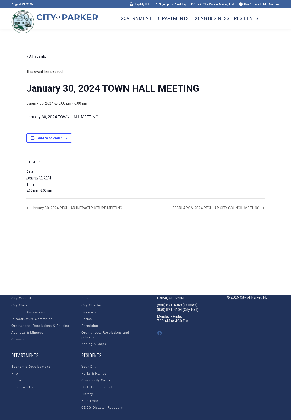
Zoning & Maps (93, 344)
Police (16, 380)
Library (87, 394)
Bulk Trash (90, 400)
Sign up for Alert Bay (172, 4)
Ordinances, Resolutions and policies (105, 335)
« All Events (36, 56)
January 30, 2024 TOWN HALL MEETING (62, 116)
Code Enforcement (96, 387)
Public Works (22, 387)
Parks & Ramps (94, 373)
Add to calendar (50, 138)
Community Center (96, 380)
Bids (84, 298)
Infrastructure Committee (32, 319)
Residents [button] (246, 18)
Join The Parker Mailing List (215, 4)
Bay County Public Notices (262, 4)
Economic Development (30, 366)
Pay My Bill (142, 4)
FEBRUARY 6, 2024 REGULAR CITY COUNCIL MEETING (216, 208)
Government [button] (136, 18)
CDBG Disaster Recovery (102, 407)
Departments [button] (172, 18)
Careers (18, 339)
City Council (21, 298)
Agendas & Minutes (27, 332)
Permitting (89, 325)
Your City (88, 366)
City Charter (91, 305)
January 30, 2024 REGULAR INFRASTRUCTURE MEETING (76, 208)
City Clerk (19, 305)
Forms (86, 319)
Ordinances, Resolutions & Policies (40, 325)
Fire (14, 373)
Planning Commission (29, 312)
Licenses (88, 312)
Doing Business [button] (211, 18)
